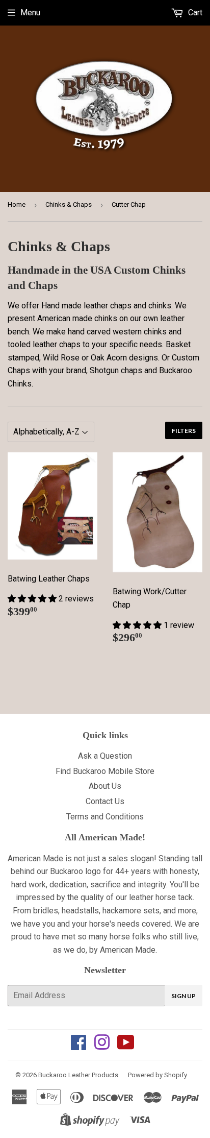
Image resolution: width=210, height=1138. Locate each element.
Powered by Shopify (157, 1075)
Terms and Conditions (105, 816)
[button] (33, 598)
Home (16, 204)
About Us (105, 786)
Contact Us (105, 801)
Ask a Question (105, 756)
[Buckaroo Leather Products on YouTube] (126, 1046)
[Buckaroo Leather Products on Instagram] (102, 1046)
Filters (184, 430)
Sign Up (183, 996)
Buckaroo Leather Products (78, 1075)
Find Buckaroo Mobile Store (105, 771)
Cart (194, 12)
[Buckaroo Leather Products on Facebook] (78, 1046)
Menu (30, 12)
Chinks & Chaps (68, 204)
